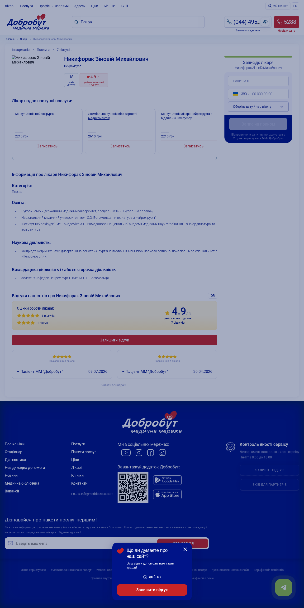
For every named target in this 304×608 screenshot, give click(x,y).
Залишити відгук (152, 590)
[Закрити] (185, 549)
